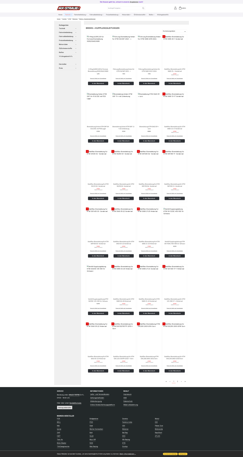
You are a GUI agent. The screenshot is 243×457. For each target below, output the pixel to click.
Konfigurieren (183, 454)
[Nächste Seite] (181, 381)
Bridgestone (94, 419)
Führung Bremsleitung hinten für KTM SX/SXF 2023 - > (123, 70)
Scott (91, 436)
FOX (58, 419)
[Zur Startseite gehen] (69, 8)
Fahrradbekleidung (66, 36)
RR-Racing (126, 439)
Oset (91, 426)
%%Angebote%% (66, 56)
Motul (157, 419)
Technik (62, 28)
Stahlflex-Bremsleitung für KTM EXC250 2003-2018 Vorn (174, 357)
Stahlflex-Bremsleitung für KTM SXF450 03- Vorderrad (98, 242)
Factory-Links (127, 422)
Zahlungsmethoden (97, 398)
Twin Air (60, 439)
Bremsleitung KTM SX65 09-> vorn (149, 127)
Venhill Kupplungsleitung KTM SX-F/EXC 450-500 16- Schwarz (174, 242)
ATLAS (157, 436)
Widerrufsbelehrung (130, 405)
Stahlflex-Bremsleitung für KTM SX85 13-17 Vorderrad (174, 127)
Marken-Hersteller (65, 416)
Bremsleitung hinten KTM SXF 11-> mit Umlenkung (123, 127)
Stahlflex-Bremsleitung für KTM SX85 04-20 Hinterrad (123, 300)
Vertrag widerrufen (64, 407)
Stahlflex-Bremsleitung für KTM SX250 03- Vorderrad (123, 185)
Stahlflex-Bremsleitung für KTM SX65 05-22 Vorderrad (123, 242)
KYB (123, 443)
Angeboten (134, 2)
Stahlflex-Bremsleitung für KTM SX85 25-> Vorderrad (174, 70)
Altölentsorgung (96, 401)
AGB (125, 398)
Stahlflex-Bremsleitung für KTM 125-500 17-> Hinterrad (174, 300)
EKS (123, 436)
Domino (125, 419)
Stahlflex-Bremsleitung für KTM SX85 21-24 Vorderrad (149, 300)
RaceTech (158, 433)
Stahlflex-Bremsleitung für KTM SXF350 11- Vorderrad (174, 185)
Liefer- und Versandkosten (99, 394)
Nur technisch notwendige (170, 454)
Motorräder (63, 44)
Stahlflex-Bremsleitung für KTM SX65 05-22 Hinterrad (98, 357)
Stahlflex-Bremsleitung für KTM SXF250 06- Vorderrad (149, 185)
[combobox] (124, 8)
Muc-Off (93, 439)
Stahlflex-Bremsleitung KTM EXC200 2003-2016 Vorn (149, 357)
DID (156, 422)
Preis (61, 68)
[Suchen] (143, 8)
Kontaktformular (75, 403)
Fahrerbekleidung (65, 32)
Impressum (127, 394)
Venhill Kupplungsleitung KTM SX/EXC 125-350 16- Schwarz (98, 300)
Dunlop (125, 446)
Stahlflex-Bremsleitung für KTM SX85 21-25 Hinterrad (149, 242)
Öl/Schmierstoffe (65, 48)
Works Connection (96, 429)
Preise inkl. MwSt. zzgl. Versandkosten (98, 78)
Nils (58, 426)
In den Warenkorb (98, 83)
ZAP (58, 433)
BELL (59, 422)
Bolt (91, 433)
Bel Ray (125, 433)
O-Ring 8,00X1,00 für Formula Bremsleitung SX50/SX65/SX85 (98, 70)
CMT (58, 436)
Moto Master (61, 443)
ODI (123, 426)
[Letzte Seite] (185, 381)
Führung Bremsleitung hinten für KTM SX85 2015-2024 (149, 70)
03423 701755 (74, 395)
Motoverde (159, 429)
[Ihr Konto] (175, 8)
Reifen (61, 52)
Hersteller (63, 64)
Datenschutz (128, 401)
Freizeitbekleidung (66, 40)
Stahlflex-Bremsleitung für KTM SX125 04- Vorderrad (98, 185)
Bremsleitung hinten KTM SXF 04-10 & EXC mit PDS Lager (98, 127)
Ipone (59, 429)
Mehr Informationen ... (128, 454)
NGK (91, 443)
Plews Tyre (159, 426)
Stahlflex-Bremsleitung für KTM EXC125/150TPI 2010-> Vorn (123, 357)
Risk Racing (94, 446)
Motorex (125, 429)
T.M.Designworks (63, 446)
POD (91, 422)
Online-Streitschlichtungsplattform (102, 405)
